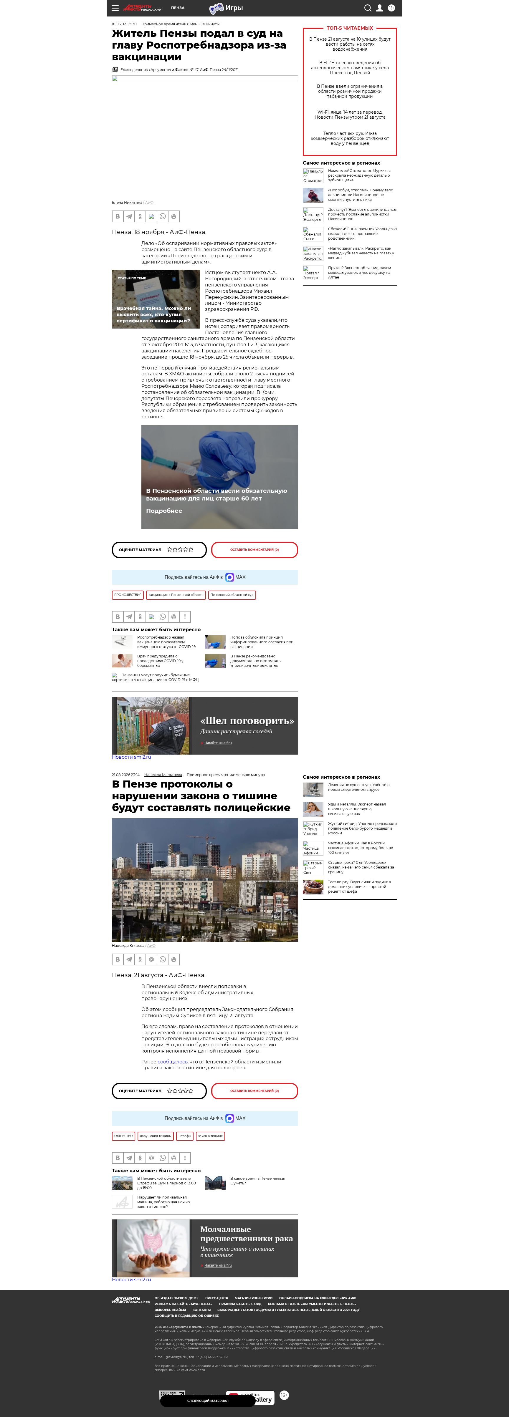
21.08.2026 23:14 (126, 775)
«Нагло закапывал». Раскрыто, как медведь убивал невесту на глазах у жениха (361, 253)
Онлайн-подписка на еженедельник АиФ (317, 1298)
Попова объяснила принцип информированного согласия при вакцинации (261, 642)
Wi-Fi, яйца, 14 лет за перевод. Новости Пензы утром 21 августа (350, 115)
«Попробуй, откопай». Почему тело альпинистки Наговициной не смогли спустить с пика (360, 195)
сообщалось (173, 1062)
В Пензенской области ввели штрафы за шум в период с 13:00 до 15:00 (166, 1183)
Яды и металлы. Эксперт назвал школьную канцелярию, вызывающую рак (357, 809)
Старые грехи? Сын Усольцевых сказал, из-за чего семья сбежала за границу (361, 867)
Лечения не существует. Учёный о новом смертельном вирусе (359, 787)
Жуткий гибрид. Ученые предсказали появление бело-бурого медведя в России (362, 828)
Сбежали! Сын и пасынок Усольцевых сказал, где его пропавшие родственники (362, 234)
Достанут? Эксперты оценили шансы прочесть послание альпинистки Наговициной (362, 214)
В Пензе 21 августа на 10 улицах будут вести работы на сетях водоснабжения (350, 44)
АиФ (149, 202)
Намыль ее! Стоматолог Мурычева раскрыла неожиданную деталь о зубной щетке (359, 175)
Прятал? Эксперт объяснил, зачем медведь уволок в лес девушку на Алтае (359, 272)
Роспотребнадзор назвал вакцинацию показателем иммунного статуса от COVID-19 (166, 642)
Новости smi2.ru (131, 757)
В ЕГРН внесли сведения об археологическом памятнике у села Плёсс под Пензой (350, 67)
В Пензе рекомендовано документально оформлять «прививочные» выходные (255, 661)
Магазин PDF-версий (253, 1298)
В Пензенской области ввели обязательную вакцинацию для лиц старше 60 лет (216, 494)
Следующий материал (208, 1401)
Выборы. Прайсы (170, 1310)
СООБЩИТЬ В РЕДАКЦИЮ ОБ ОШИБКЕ (187, 1316)
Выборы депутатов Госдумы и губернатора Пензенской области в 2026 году (288, 1310)
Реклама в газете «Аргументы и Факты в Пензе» (312, 1304)
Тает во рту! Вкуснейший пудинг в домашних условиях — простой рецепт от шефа (359, 887)
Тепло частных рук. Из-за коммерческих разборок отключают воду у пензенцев (350, 138)
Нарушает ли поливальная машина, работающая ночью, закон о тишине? (164, 1202)
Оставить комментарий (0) (254, 550)
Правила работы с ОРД (240, 1304)
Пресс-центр (216, 1298)
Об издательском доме (177, 1298)
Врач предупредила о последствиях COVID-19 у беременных (160, 661)
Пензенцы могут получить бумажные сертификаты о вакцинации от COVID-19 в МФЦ (155, 677)
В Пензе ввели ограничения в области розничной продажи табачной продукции (350, 91)
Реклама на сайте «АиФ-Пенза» (183, 1304)
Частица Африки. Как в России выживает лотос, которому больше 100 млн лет (360, 848)
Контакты (202, 1310)
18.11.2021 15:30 (124, 24)
